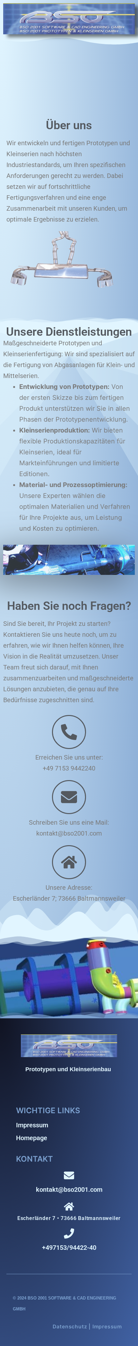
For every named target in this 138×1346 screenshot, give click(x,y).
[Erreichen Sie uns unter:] (69, 732)
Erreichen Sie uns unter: (69, 757)
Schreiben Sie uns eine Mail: (69, 822)
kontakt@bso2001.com (69, 1189)
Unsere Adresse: (69, 887)
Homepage (31, 1138)
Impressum (32, 1125)
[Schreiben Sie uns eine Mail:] (69, 797)
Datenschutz (70, 1326)
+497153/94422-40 (69, 1247)
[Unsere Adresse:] (69, 862)
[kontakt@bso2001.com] (69, 1175)
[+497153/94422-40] (69, 1233)
